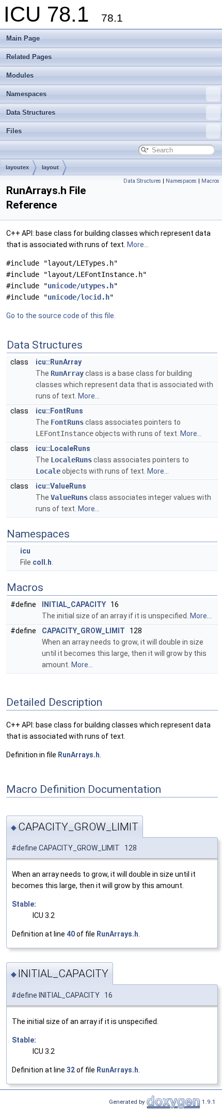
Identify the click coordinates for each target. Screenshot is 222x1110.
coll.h (42, 562)
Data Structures (30, 112)
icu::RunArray (59, 362)
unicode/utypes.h (80, 286)
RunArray (67, 373)
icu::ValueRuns (61, 486)
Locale (48, 471)
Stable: (24, 904)
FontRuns (67, 422)
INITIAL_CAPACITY (74, 604)
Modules (20, 75)
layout (50, 167)
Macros (210, 181)
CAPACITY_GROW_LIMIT (83, 631)
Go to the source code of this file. (61, 315)
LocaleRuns (71, 460)
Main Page (23, 38)
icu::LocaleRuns (63, 448)
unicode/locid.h (78, 297)
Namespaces (26, 94)
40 (71, 934)
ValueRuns (69, 497)
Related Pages (29, 57)
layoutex (17, 167)
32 (71, 1070)
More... (138, 244)
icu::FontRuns (59, 411)
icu (25, 551)
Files (14, 131)
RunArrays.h (79, 755)
